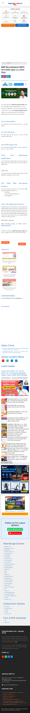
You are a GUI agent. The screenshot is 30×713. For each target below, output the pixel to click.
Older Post (22, 244)
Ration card (7, 585)
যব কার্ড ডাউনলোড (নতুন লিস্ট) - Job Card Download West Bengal (17, 412)
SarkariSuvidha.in (9, 641)
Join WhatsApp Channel (16, 529)
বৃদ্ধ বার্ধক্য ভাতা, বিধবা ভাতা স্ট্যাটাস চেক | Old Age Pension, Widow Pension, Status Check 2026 (17, 419)
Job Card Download (24, 12)
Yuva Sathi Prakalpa (9, 594)
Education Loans (8, 558)
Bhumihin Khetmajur (9, 551)
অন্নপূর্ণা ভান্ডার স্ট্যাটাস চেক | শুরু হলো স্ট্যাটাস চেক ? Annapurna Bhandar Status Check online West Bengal (14, 373)
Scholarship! (6, 701)
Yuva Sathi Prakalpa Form (11, 595)
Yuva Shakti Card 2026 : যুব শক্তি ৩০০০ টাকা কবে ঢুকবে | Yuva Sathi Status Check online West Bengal (15, 352)
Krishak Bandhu (8, 565)
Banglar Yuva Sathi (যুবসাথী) (9, 696)
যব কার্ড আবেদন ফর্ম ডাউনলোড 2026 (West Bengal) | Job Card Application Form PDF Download (17, 438)
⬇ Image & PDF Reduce (22, 25)
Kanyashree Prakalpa (9, 564)
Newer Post (5, 242)
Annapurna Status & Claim (6, 12)
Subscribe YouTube (16, 533)
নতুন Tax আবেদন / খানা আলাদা (15, 12)
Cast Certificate (8, 553)
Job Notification (9, 62)
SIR (5, 588)
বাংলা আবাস (15, 21)
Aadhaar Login (23, 21)
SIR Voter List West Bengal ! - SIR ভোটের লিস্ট (13, 692)
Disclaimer (25, 708)
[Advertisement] (15, 44)
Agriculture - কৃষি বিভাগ (8, 697)
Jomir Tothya (7, 562)
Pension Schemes (9, 580)
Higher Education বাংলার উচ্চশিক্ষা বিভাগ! (11, 699)
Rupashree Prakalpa (9, 587)
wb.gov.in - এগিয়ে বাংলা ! (8, 694)
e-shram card (8, 599)
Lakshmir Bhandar (9, 567)
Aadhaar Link (8, 546)
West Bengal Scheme (9, 592)
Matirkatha (7, 569)
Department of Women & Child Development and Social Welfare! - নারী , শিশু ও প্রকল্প (14, 702)
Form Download (8, 560)
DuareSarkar (7, 557)
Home (3, 62)
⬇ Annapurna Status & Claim (8, 25)
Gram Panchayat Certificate (15, 17)
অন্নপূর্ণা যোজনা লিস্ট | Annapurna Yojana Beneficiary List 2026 (16, 406)
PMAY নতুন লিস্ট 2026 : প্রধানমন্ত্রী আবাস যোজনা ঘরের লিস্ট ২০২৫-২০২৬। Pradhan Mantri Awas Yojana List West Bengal (17, 459)
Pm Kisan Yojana (8, 581)
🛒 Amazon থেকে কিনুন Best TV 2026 (15, 513)
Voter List (7, 590)
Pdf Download (8, 578)
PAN (6, 573)
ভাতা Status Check (6, 16)
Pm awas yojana (8, 583)
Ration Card (6, 21)
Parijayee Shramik (9, 576)
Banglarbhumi (8, 550)
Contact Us (12, 708)
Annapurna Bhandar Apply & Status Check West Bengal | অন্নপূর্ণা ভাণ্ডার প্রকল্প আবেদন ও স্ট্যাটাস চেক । (16, 349)
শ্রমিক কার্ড (6, 610)
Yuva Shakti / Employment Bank (24, 17)
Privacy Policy (19, 708)
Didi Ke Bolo (7, 555)
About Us (7, 708)
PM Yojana (7, 574)
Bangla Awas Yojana (9, 548)
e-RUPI (6, 597)
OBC (6, 571)
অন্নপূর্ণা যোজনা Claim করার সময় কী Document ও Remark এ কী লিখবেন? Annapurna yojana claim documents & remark (17, 433)
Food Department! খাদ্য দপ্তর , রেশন (10, 704)
